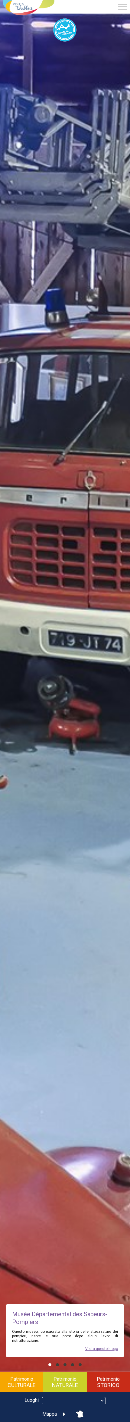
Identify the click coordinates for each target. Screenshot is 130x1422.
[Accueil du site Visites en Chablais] (28, 8)
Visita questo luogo (101, 1349)
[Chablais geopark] (65, 30)
